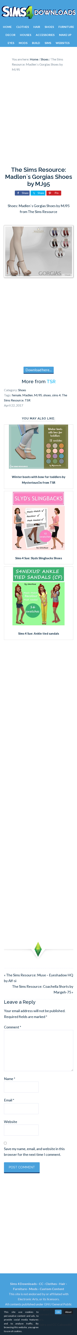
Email (9, 1100)
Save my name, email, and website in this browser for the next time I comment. (34, 1152)
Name (9, 1078)
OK (58, 1311)
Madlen (27, 395)
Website (10, 1121)
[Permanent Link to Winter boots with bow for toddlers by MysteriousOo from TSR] (38, 467)
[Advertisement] (38, 120)
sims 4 (56, 395)
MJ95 (38, 395)
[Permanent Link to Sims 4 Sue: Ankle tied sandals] (38, 624)
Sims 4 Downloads (38, 12)
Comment (12, 1027)
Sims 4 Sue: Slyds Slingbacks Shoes (38, 558)
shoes (47, 395)
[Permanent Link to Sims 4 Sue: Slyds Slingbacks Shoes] (38, 548)
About (68, 1311)
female (16, 395)
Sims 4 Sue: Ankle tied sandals (38, 633)
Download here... (38, 370)
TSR (51, 381)
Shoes (22, 390)
